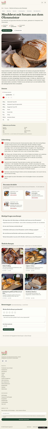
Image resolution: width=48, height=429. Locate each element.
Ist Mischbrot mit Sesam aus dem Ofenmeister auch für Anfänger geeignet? (20, 229)
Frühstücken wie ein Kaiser (7, 368)
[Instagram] (3, 361)
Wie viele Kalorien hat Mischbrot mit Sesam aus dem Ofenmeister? (18, 233)
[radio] (4, 312)
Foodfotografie (5, 402)
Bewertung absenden (8, 329)
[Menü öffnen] (45, 2)
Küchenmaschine (21, 11)
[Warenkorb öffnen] (42, 2)
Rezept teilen (19, 30)
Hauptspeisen (4, 369)
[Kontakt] (6, 361)
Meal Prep (9, 11)
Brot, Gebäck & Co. (37, 11)
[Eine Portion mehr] (14, 95)
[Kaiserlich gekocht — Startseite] (4, 2)
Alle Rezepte (4, 395)
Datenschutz (35, 426)
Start (2, 8)
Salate (3, 374)
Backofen (14, 11)
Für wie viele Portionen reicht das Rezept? (12, 226)
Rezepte (6, 8)
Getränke (3, 387)
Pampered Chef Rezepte (7, 397)
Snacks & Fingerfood (6, 378)
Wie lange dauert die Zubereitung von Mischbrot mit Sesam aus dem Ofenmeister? (22, 220)
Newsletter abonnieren (24, 419)
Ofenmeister (29, 11)
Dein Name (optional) (7, 324)
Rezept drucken (7, 30)
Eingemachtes (4, 385)
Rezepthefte (4, 398)
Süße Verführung (5, 380)
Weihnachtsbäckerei (6, 383)
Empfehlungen (4, 400)
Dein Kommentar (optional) (8, 315)
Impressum (29, 426)
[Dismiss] (46, 427)
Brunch (3, 11)
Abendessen (4, 371)
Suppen (3, 373)
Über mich (4, 404)
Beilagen (3, 376)
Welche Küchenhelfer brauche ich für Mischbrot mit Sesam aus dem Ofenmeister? (22, 236)
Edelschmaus (4, 388)
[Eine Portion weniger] (4, 95)
